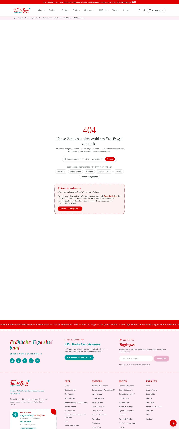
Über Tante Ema (104, 171)
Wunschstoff (70, 398)
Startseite (61, 171)
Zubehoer (25, 18)
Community (96, 427)
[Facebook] (18, 360)
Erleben (52, 10)
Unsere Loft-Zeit (98, 406)
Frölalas (122, 415)
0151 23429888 (25, 422)
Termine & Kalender (100, 386)
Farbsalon (96, 419)
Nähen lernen (75, 171)
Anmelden (161, 358)
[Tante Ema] (22, 10)
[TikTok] (31, 360)
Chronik (149, 398)
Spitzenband (36, 18)
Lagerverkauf (97, 394)
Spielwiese (96, 423)
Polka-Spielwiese (110, 196)
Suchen (110, 159)
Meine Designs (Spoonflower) (76, 402)
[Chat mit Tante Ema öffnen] (173, 423)
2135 (44, 18)
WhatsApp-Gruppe (124, 2)
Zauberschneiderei (99, 415)
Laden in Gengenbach (89, 177)
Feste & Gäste (97, 411)
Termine (115, 10)
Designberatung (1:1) (127, 394)
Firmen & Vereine (126, 419)
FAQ (147, 415)
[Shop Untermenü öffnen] (44, 10)
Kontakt (126, 10)
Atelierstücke (124, 402)
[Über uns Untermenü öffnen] (93, 10)
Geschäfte (150, 402)
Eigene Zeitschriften (126, 411)
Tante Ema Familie (72, 425)
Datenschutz (146, 364)
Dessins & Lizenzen (126, 386)
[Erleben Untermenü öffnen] (57, 10)
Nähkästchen (103, 10)
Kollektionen (124, 398)
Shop (40, 10)
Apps (67, 421)
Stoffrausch (69, 394)
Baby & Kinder (70, 406)
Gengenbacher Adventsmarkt (103, 390)
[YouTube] (37, 360)
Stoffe (67, 386)
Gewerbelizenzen (126, 390)
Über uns (87, 10)
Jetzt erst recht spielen (70, 209)
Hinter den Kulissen (153, 406)
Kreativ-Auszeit (98, 398)
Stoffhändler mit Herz (127, 423)
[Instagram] (12, 360)
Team (148, 386)
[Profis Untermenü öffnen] (79, 10)
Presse (121, 427)
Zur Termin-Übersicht (77, 357)
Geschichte (150, 394)
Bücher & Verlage (126, 406)
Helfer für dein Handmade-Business (75, 416)
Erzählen (65, 10)
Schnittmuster (70, 390)
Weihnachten (70, 411)
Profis (75, 10)
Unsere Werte (151, 390)
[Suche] (139, 10)
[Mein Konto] (144, 10)
